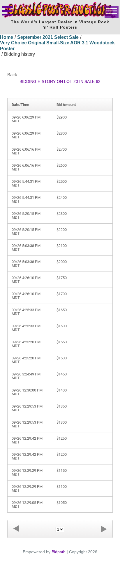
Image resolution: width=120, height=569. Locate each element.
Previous (16, 529)
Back (12, 74)
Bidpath (59, 551)
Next (104, 529)
